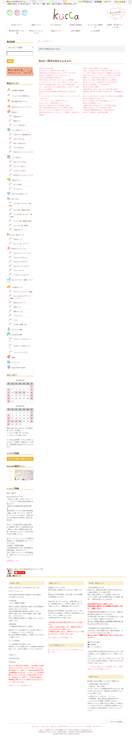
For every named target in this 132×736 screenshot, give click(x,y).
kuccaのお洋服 (16, 335)
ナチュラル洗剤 (17, 329)
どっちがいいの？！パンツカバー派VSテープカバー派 (58, 82)
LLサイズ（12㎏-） (20, 171)
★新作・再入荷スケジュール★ (115, 26)
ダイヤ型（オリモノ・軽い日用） (20, 204)
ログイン (108, 2)
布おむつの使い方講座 (90, 87)
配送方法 (53, 726)
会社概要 (88, 726)
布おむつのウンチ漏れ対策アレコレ (51, 103)
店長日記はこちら (13, 561)
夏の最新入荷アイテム (19, 101)
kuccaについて (16, 25)
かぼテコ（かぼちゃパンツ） (20, 347)
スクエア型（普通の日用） (22, 221)
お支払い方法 (45, 726)
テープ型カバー (17, 130)
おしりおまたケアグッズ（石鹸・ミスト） (20, 297)
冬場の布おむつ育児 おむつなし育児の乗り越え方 (101, 89)
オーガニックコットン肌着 (22, 292)
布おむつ (14, 112)
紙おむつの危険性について (92, 103)
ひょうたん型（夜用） (21, 225)
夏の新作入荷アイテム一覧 (16, 32)
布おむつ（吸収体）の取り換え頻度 (95, 112)
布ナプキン (15, 199)
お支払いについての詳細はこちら (20, 685)
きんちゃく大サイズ (20, 257)
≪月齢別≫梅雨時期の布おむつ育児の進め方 (98, 110)
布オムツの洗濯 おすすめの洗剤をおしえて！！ (100, 101)
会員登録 (98, 2)
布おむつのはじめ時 (46, 68)
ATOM (99, 726)
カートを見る (120, 2)
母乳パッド (17, 307)
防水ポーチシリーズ (18, 249)
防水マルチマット (19, 303)
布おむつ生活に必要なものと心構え (95, 68)
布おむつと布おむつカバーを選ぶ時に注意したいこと (101, 71)
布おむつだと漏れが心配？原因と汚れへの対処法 (100, 80)
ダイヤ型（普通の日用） (22, 210)
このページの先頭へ (116, 722)
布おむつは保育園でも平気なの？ (50, 77)
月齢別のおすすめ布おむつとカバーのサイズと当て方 (57, 73)
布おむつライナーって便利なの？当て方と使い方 (100, 82)
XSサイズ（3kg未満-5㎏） (22, 135)
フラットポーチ (18, 270)
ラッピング (15, 362)
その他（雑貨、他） (20, 324)
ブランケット (18, 316)
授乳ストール (18, 311)
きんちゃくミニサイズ (21, 266)
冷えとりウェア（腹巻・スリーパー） (20, 281)
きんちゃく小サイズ (20, 262)
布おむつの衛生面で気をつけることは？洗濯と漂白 (57, 84)
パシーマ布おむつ (19, 125)
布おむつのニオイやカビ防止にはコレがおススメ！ (57, 110)
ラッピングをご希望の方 (95, 26)
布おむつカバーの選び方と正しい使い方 (53, 71)
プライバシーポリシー (77, 726)
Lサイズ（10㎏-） (19, 166)
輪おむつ (16, 121)
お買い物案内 (75, 31)
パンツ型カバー (17, 158)
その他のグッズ (48, 41)
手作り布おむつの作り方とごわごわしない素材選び (57, 80)
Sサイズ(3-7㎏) (18, 139)
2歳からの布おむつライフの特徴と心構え (97, 108)
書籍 (13, 357)
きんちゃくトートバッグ (22, 253)
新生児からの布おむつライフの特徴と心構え (54, 105)
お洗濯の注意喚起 (75, 25)
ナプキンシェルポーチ (21, 275)
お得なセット (16, 180)
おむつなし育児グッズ (19, 194)
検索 (10, 61)
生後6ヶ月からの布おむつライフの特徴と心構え (99, 105)
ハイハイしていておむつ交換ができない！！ (54, 101)
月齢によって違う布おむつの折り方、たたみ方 (99, 77)
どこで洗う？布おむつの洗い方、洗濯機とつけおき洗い (102, 73)
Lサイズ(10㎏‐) (18, 148)
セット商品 (17, 184)
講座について (36, 25)
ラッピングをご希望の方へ (20, 96)
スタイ (15, 320)
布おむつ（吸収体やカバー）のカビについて (54, 75)
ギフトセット (18, 189)
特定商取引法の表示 (63, 726)
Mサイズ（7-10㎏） (20, 162)
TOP (38, 41)
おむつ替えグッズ (17, 235)
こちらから (111, 696)
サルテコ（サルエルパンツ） (20, 340)
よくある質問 (95, 31)
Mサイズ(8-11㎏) (19, 143)
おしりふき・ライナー (21, 243)
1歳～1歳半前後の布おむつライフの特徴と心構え (56, 108)
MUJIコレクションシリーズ (36, 32)
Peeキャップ (18, 239)
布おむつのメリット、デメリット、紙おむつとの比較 (101, 75)
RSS (94, 726)
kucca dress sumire (18, 368)
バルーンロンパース (20, 352)
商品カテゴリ (56, 31)
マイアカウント (85, 2)
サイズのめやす (56, 25)
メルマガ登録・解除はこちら (20, 459)
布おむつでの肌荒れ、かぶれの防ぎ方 (96, 84)
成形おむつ (17, 116)
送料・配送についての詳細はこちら (60, 637)
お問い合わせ (35, 726)
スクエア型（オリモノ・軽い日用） (20, 216)
